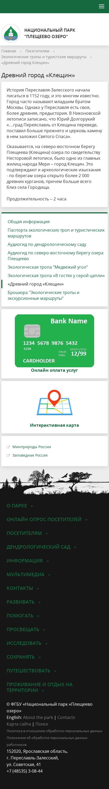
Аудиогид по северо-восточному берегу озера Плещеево (55, 256)
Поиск (41, 724)
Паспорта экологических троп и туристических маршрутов (56, 233)
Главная (8, 50)
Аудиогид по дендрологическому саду (47, 244)
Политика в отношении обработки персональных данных (54, 730)
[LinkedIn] (21, 777)
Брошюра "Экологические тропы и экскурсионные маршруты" (43, 295)
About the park (38, 717)
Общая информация (29, 221)
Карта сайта (19, 724)
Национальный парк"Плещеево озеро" (49, 33)
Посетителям (37, 50)
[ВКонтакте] (11, 777)
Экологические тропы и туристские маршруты (44, 56)
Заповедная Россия (30, 455)
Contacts (66, 717)
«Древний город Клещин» (25, 62)
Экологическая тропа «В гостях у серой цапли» (56, 275)
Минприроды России (31, 446)
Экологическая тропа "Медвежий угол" (48, 267)
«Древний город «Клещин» (36, 284)
